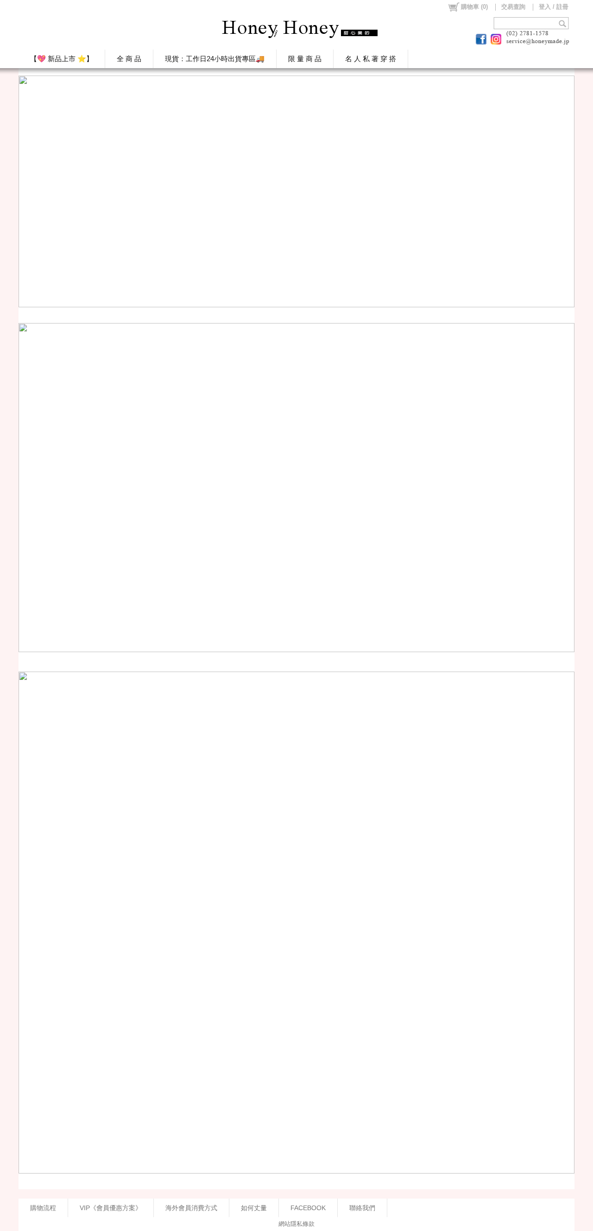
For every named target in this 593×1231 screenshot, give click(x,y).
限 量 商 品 (305, 59)
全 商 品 (129, 59)
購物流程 (43, 1208)
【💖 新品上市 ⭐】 (61, 59)
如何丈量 (254, 1208)
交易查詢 (513, 6)
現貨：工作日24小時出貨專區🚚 (215, 59)
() (474, 6)
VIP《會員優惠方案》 (111, 1208)
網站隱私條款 (296, 1223)
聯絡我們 (362, 1208)
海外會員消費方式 (191, 1208)
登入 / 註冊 (553, 6)
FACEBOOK (308, 1208)
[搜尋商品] (563, 23)
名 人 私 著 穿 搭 (370, 59)
